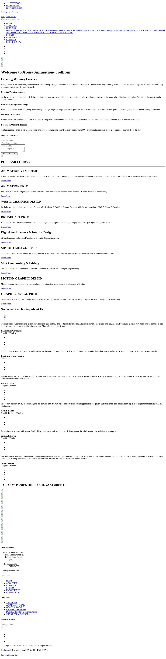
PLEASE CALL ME (9, 154)
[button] (6, 181)
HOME (9, 23)
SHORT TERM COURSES (134, 30)
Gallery (4, 12)
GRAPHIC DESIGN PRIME (61, 33)
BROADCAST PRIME (72, 30)
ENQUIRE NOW (8, 17)
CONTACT (11, 40)
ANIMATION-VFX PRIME (36, 30)
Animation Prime (55, 30)
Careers (15, 12)
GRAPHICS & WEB (15, 30)
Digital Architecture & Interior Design (21, 612)
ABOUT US (11, 26)
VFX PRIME (11, 602)
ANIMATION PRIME (15, 605)
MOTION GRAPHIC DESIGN (35, 33)
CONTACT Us (12, 592)
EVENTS (10, 35)
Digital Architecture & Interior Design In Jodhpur (102, 30)
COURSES (11, 28)
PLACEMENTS (13, 37)
